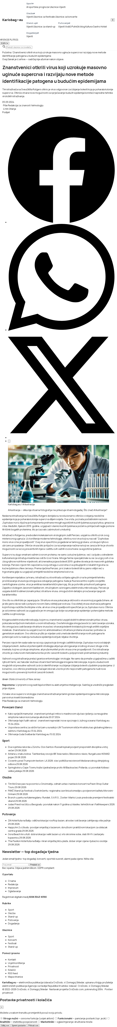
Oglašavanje (14, 891)
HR (1, 39)
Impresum (13, 887)
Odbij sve (5, 1025)
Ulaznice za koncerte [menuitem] (66, 16)
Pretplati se (35, 865)
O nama (12, 880)
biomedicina (27, 697)
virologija (31, 694)
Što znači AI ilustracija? (95, 510)
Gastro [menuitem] (96, 26)
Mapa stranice (15, 976)
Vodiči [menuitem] (68, 26)
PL (11, 39)
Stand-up (13, 916)
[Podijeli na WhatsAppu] (61, 329)
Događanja (13, 923)
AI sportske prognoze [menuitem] (37, 7)
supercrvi (21, 694)
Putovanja (13, 920)
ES (17, 39)
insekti (17, 697)
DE (7, 39)
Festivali (12, 943)
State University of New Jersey (24, 679)
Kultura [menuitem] (88, 26)
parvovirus (7, 697)
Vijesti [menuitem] (62, 7)
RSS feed (13, 973)
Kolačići (12, 969)
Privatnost (13, 966)
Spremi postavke (19, 1025)
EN (4, 39)
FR (14, 39)
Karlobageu (12, 20)
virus (13, 694)
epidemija (80, 694)
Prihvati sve (33, 1025)
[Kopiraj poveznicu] (9, 441)
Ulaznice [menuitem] (54, 7)
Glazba (11, 913)
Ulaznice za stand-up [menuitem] (44, 26)
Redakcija (13, 884)
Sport (11, 909)
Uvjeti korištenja (16, 963)
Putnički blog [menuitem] (78, 26)
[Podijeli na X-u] (61, 437)
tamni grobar (68, 694)
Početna (6, 52)
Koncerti (12, 939)
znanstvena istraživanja (49, 694)
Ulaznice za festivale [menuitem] (44, 16)
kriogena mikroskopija (97, 694)
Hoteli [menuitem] (104, 26)
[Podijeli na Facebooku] (61, 222)
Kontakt (12, 959)
